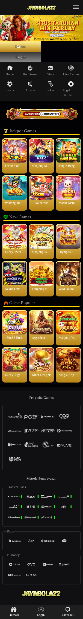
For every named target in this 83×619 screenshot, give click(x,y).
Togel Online (67, 93)
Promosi (14, 614)
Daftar (20, 46)
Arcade (30, 90)
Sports (10, 90)
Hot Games (30, 74)
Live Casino (71, 74)
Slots (50, 74)
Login (20, 57)
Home (10, 74)
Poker (50, 90)
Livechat (68, 614)
